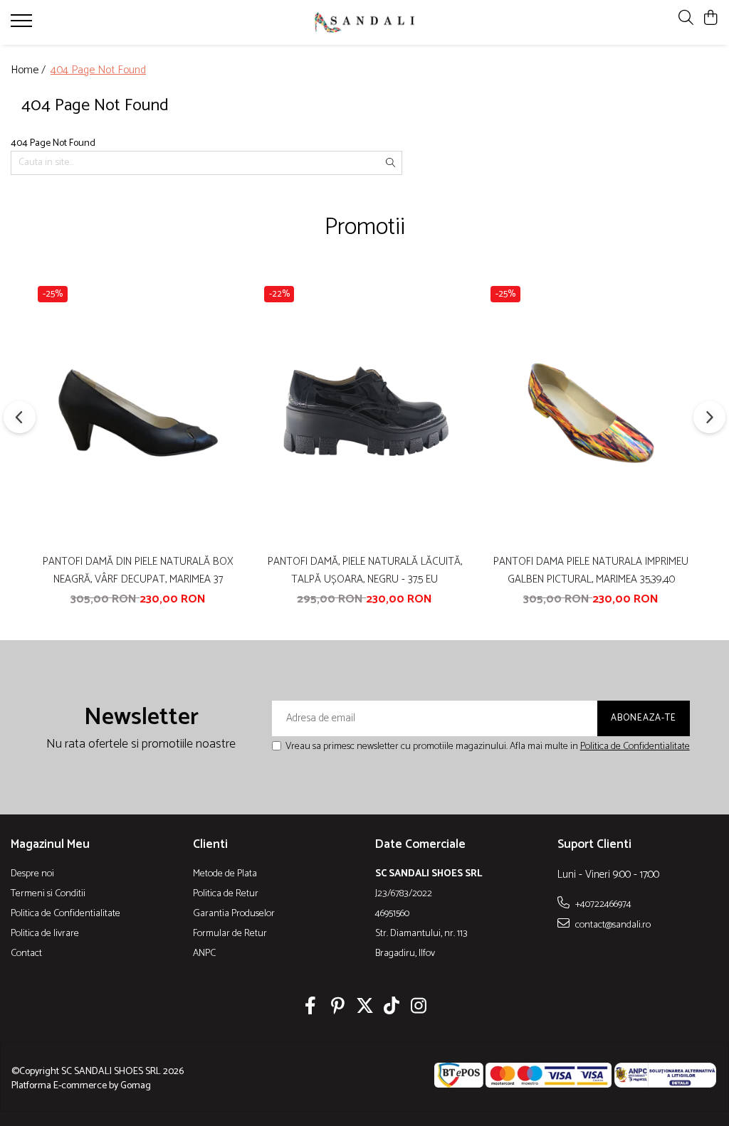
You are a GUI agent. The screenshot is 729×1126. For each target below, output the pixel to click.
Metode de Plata (225, 874)
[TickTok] (391, 1008)
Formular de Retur (230, 934)
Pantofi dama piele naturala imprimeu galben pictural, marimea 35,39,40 (590, 570)
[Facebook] (310, 1008)
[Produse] (23, 25)
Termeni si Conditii (48, 894)
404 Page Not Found (98, 71)
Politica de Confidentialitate (635, 746)
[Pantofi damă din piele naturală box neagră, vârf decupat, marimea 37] (138, 413)
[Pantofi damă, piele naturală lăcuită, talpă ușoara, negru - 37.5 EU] (364, 413)
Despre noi (32, 874)
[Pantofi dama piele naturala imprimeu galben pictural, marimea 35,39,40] (591, 413)
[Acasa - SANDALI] (365, 22)
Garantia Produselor (234, 914)
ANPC (204, 954)
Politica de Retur (225, 894)
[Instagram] (419, 1008)
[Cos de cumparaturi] (710, 19)
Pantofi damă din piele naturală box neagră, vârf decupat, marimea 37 (138, 570)
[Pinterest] (337, 1008)
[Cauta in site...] (685, 19)
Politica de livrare (45, 934)
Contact (26, 954)
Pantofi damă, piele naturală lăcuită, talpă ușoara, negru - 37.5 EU (365, 570)
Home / (29, 71)
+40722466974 (602, 904)
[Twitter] (364, 1008)
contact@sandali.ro (612, 925)
